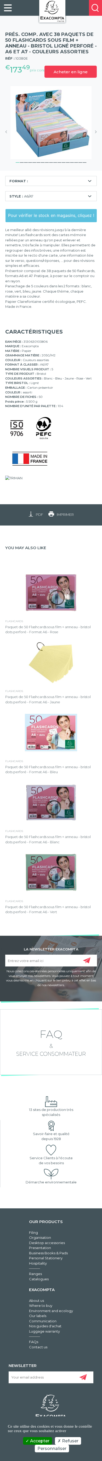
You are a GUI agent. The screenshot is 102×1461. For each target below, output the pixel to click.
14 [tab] (72, 161)
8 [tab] (47, 161)
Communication (42, 1321)
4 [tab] (30, 161)
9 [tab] (51, 161)
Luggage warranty (44, 1331)
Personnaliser (51, 1448)
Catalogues (39, 1279)
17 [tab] (84, 161)
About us (36, 1300)
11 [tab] (59, 161)
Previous (8, 131)
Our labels (37, 1316)
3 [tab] (26, 161)
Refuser (69, 1440)
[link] (8, 8)
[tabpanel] (51, 122)
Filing (33, 1232)
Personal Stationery (46, 1258)
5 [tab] (34, 161)
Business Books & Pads (48, 1253)
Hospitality (38, 1263)
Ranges (35, 1274)
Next (94, 131)
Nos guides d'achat (45, 1326)
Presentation (40, 1248)
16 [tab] (80, 161)
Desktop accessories (47, 1243)
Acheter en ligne (71, 71)
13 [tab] (68, 161)
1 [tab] (17, 161)
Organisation (40, 1237)
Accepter (39, 1440)
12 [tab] (63, 161)
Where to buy (40, 1305)
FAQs (33, 1342)
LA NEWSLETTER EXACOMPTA (51, 949)
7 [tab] (43, 161)
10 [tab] (55, 161)
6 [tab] (38, 161)
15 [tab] (76, 161)
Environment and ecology (51, 1311)
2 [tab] (22, 161)
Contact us (38, 1347)
